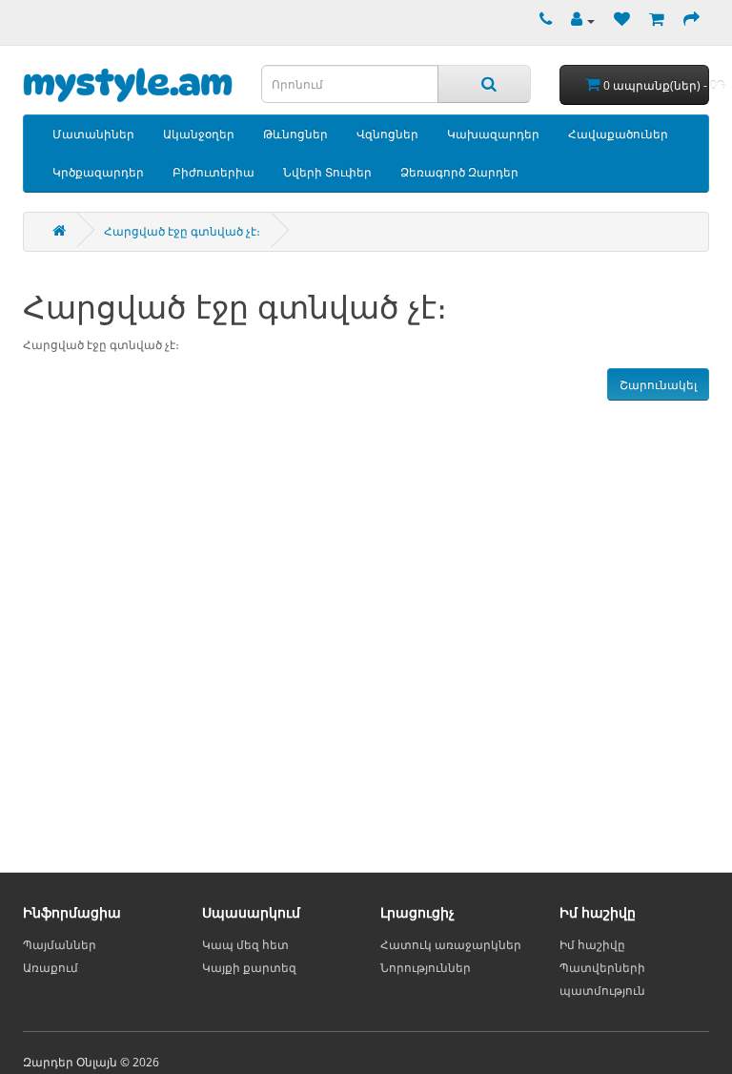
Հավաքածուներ (618, 134)
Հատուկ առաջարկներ (450, 945)
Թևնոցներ (295, 134)
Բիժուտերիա (213, 172)
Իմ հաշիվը (592, 945)
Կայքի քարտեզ (249, 968)
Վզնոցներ (387, 134)
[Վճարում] (687, 20)
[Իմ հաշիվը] (578, 20)
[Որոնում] (484, 84)
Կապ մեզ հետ (245, 945)
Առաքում (50, 968)
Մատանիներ (93, 134)
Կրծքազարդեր (98, 172)
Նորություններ (425, 968)
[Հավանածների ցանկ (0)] (617, 20)
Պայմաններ (59, 945)
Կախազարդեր (493, 134)
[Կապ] (541, 20)
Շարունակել (658, 385)
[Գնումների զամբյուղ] (652, 20)
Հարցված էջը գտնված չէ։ (182, 231)
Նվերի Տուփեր (327, 172)
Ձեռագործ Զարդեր (459, 172)
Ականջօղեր (198, 134)
